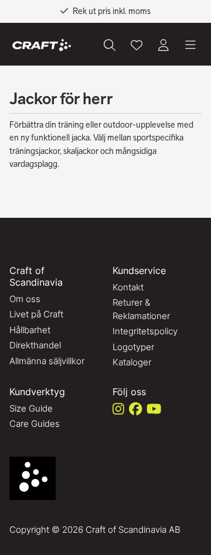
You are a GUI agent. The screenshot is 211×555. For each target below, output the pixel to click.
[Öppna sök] (109, 45)
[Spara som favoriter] (136, 45)
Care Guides (34, 423)
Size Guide (31, 408)
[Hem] (41, 45)
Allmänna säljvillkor (46, 360)
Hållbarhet (29, 329)
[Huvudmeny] (190, 45)
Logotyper (133, 346)
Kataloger (132, 362)
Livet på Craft (36, 314)
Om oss (24, 298)
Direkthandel (35, 345)
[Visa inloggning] (163, 45)
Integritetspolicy (145, 331)
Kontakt (128, 287)
